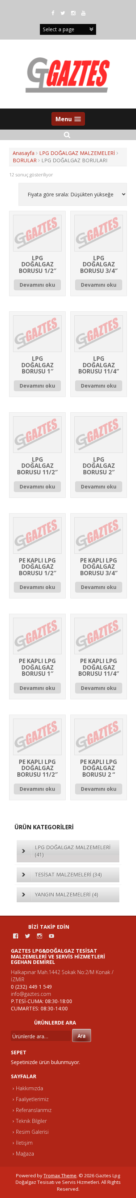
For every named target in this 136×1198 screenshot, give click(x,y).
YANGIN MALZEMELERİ (66, 894)
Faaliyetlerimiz (32, 1099)
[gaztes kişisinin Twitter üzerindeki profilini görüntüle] (27, 936)
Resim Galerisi (32, 1131)
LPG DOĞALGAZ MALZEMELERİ (77, 153)
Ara (82, 1035)
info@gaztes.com (31, 993)
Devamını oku (37, 284)
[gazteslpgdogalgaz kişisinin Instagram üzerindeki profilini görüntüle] (39, 936)
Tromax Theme (60, 1175)
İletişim (24, 1142)
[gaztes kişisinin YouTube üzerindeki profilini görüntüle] (51, 936)
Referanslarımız (33, 1110)
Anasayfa (23, 153)
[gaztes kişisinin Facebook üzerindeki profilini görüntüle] (15, 936)
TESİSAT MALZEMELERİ (68, 874)
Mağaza (25, 1153)
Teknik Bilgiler (31, 1120)
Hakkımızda (29, 1088)
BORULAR (25, 160)
